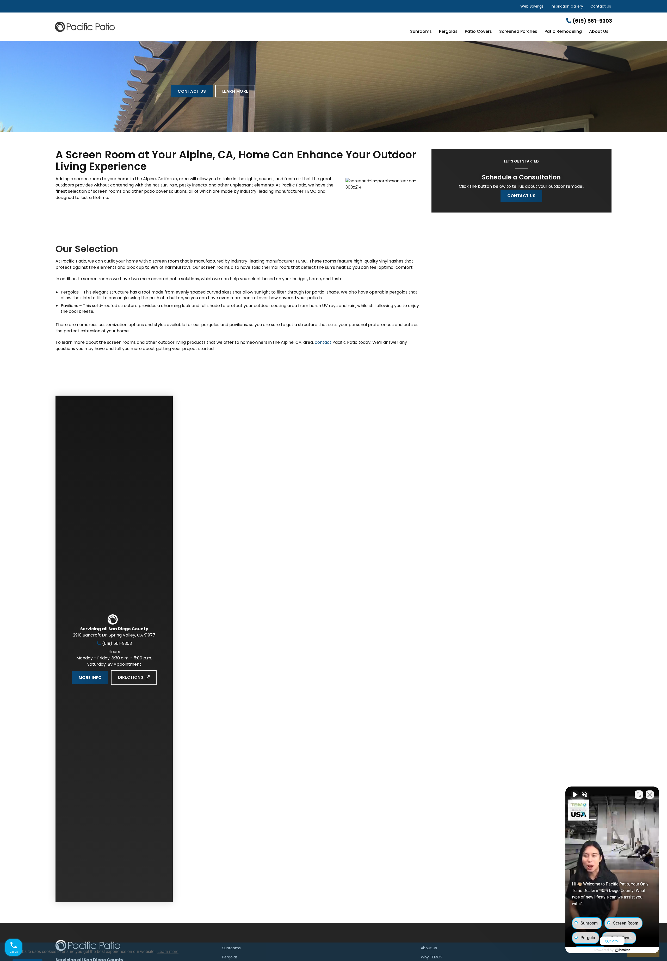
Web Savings (532, 6)
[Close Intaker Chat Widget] (650, 794)
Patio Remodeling (563, 31)
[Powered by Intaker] (623, 950)
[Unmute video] (575, 794)
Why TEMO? (431, 957)
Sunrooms (421, 31)
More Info (90, 677)
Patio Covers (478, 31)
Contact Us (600, 6)
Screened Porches (518, 31)
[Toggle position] (639, 794)
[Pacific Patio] (148, 27)
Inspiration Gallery (567, 6)
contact (323, 342)
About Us (598, 31)
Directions (131, 677)
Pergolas (448, 31)
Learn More (235, 91)
